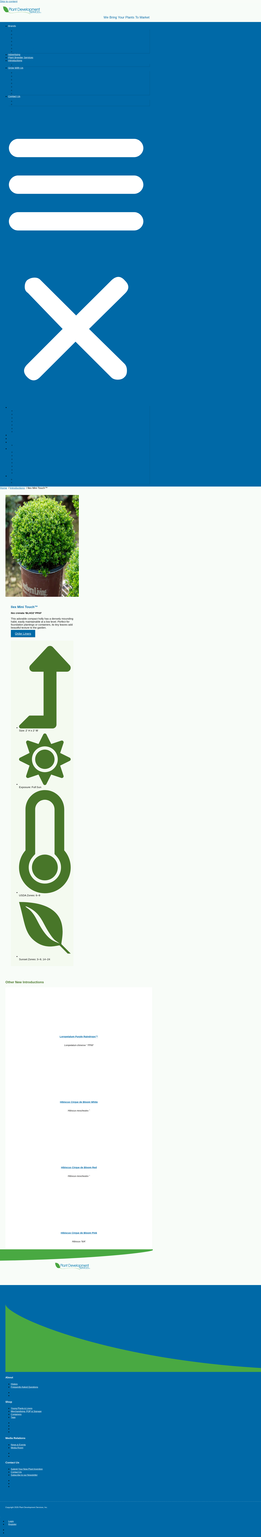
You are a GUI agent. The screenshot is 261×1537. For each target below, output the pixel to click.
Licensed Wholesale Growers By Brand (33, 52)
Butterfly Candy (21, 45)
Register (12, 1524)
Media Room (20, 101)
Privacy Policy (146, 1511)
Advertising (14, 435)
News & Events (18, 1445)
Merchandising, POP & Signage (29, 76)
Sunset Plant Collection (25, 38)
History (14, 1384)
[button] (76, 255)
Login (11, 1521)
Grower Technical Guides (26, 87)
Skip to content (8, 1)
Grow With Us (15, 68)
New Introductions (22, 445)
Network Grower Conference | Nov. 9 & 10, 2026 (37, 90)
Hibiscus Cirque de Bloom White (79, 1102)
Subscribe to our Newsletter (24, 1475)
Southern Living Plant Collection (29, 34)
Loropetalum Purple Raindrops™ (79, 1036)
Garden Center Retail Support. (28, 48)
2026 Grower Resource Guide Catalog (32, 93)
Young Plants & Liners (24, 73)
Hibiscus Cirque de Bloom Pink (79, 1233)
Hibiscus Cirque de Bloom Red (79, 1167)
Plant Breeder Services (20, 439)
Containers (19, 80)
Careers (17, 104)
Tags (16, 83)
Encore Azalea (21, 31)
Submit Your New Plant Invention (27, 1469)
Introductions (15, 60)
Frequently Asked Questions (24, 1387)
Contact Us (14, 96)
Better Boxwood (21, 41)
